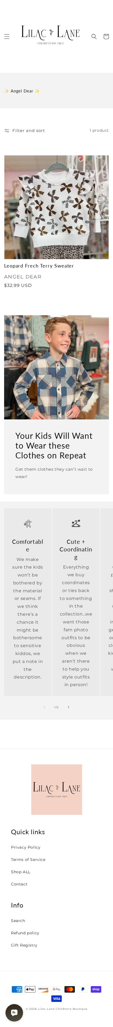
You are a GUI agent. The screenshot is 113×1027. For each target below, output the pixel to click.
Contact (19, 884)
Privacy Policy (25, 847)
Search (18, 920)
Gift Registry (24, 945)
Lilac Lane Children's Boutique (62, 1009)
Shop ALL (20, 871)
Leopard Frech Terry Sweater (39, 266)
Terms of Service (28, 859)
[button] (7, 37)
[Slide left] (44, 707)
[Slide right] (69, 707)
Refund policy (25, 932)
